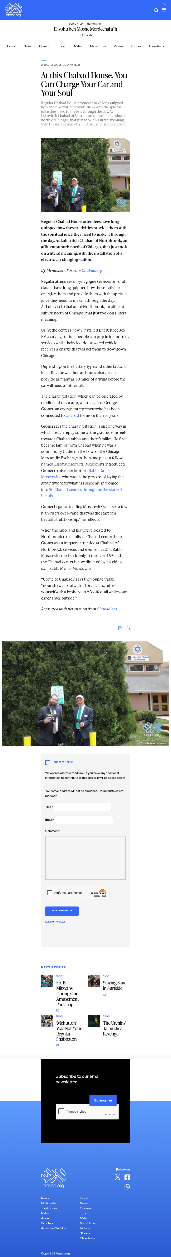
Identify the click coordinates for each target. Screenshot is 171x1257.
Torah (62, 47)
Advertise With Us (53, 1229)
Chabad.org (92, 270)
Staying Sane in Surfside (114, 985)
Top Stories (49, 1209)
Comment (52, 831)
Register (60, 922)
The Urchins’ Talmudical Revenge (114, 1028)
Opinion (44, 47)
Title (49, 807)
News (27, 47)
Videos (118, 47)
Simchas (47, 1224)
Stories (136, 47)
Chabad (72, 415)
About (45, 1219)
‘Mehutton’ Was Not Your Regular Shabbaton (69, 1031)
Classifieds (156, 47)
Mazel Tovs (98, 47)
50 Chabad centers (65, 489)
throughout (92, 489)
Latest (11, 47)
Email (49, 820)
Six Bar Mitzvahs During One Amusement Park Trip (67, 993)
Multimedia (48, 1204)
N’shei (78, 47)
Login (48, 922)
